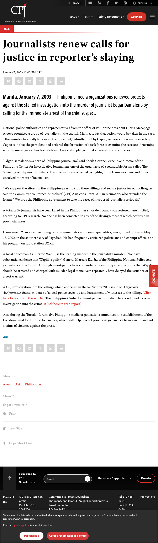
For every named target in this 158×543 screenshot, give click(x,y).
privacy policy (21, 525)
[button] (151, 3)
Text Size (15, 429)
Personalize (31, 535)
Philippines (33, 385)
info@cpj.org (147, 496)
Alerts (6, 29)
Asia (18, 385)
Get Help (137, 17)
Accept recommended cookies (68, 535)
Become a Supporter (112, 478)
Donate (146, 478)
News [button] (73, 16)
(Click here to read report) (63, 304)
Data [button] (87, 16)
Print (12, 414)
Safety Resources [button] (109, 16)
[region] (79, 526)
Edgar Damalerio (15, 405)
